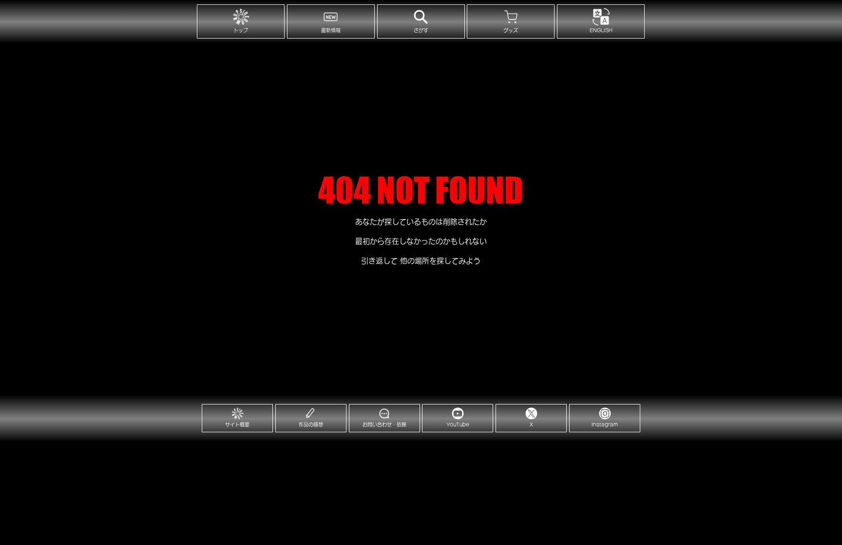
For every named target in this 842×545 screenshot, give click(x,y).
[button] (601, 21)
